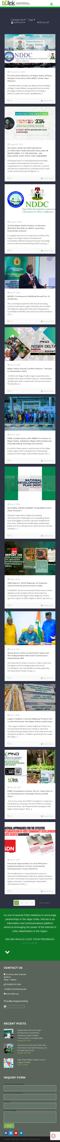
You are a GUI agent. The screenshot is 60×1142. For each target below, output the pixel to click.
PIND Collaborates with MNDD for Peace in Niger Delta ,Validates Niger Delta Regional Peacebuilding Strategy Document (29, 441)
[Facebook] (6, 1133)
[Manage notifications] (53, 1136)
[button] (51, 4)
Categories (17, 19)
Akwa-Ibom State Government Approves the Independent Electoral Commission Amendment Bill (28, 655)
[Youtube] (16, 1133)
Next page (44, 903)
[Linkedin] (21, 1133)
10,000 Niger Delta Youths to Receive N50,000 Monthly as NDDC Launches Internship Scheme (26, 228)
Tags (30, 19)
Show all (44, 22)
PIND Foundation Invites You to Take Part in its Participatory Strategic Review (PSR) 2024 (29, 793)
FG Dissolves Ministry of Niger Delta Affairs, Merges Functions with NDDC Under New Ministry (29, 78)
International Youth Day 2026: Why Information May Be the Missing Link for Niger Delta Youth (32, 1047)
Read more (48, 101)
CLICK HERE (30, 943)
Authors (18, 22)
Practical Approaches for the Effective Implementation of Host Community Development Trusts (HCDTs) (27, 866)
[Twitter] (11, 1133)
